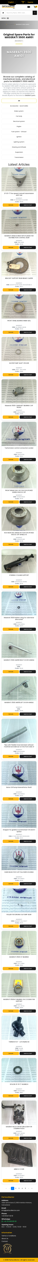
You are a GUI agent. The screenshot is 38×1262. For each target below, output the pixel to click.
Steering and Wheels (19, 147)
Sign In (23, 2)
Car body (19, 116)
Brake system (19, 111)
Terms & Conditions (9, 1236)
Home (3, 24)
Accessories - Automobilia (19, 106)
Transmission (19, 157)
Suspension (19, 152)
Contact (5, 1241)
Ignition (19, 137)
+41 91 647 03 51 (7, 1216)
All (19, 101)
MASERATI (11, 24)
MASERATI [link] (19, 198)
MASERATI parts (30, 95)
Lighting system (19, 142)
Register (30, 2)
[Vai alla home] (8, 7)
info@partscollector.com (11, 1210)
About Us (5, 1239)
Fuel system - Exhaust (19, 132)
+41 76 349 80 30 (10, 1221)
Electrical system (19, 121)
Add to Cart (28, 205)
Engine (19, 126)
